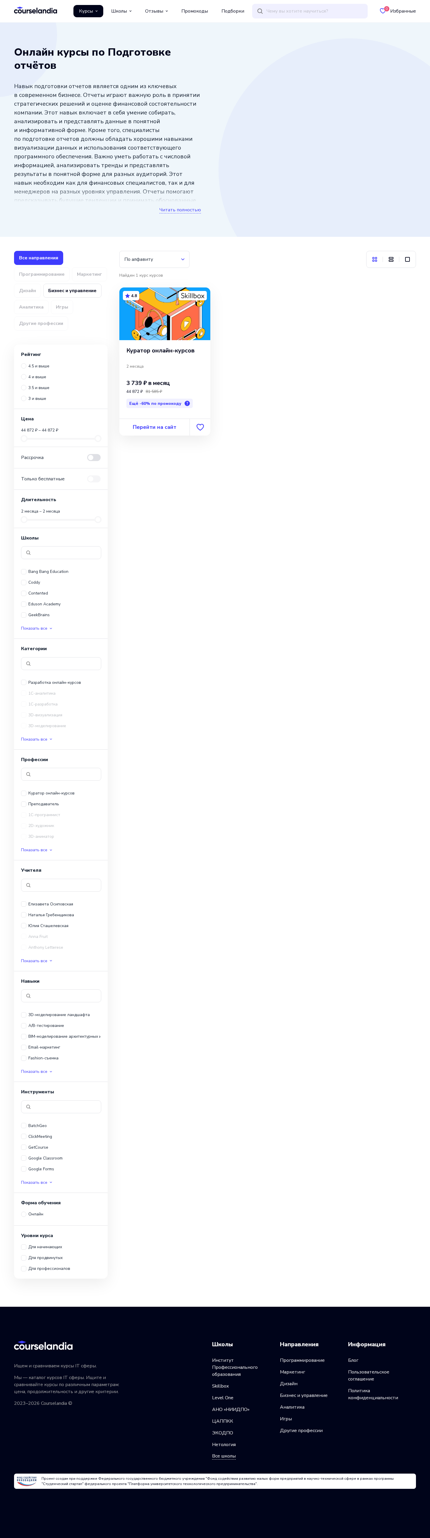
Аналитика (292, 1407)
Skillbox (220, 1386)
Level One (222, 1398)
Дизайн (288, 1384)
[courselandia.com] (35, 10)
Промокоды (194, 11)
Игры (286, 1419)
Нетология (224, 1444)
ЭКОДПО (222, 1433)
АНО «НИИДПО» (231, 1409)
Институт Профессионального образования (235, 1367)
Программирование (302, 1360)
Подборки (232, 11)
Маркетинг (292, 1372)
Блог (353, 1360)
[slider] (23, 438)
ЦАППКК (222, 1421)
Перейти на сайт (154, 427)
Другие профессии (301, 1430)
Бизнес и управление (304, 1395)
